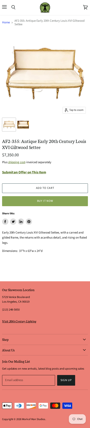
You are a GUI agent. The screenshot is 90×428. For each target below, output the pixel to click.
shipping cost (16, 162)
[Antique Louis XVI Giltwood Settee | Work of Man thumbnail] (23, 124)
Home (6, 22)
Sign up (66, 380)
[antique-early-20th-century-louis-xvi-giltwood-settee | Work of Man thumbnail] (9, 124)
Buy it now (45, 201)
